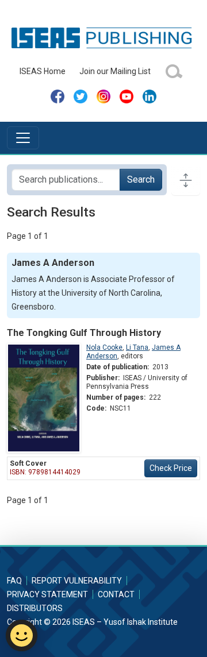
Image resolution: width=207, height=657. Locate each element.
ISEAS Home (43, 71)
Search (141, 179)
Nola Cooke (104, 347)
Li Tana (137, 347)
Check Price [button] (171, 468)
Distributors (35, 608)
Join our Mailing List (115, 71)
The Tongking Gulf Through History (84, 332)
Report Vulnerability (77, 580)
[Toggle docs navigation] (185, 179)
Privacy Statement (47, 594)
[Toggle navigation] (23, 137)
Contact (116, 594)
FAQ (14, 580)
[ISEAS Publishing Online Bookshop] (103, 37)
